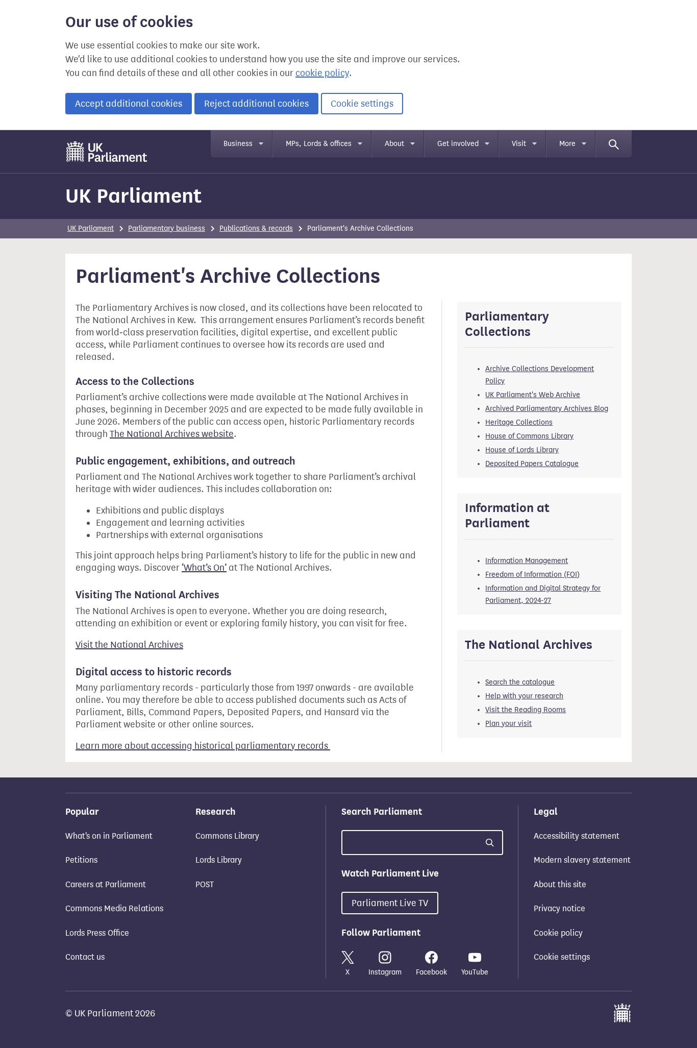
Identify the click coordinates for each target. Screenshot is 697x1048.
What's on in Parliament (109, 836)
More (567, 143)
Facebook (431, 972)
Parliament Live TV (390, 903)
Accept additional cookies (128, 103)
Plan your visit (508, 723)
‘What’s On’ (204, 567)
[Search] (614, 144)
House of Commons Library (529, 436)
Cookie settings (362, 103)
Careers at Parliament (105, 884)
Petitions (81, 860)
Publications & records (256, 228)
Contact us (85, 957)
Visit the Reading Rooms (525, 709)
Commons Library (227, 836)
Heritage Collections (519, 422)
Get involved (458, 143)
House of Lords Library (522, 450)
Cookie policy (558, 933)
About (394, 143)
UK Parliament (133, 195)
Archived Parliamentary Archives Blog (546, 408)
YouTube (474, 972)
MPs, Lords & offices (319, 143)
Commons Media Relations (114, 908)
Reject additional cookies (256, 103)
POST (204, 884)
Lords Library (218, 860)
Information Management (526, 560)
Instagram (385, 972)
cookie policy (322, 73)
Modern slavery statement (582, 860)
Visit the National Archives (129, 644)
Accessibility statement (576, 836)
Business (238, 143)
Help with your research (524, 696)
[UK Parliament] (106, 151)
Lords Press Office (97, 933)
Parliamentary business (166, 228)
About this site (560, 884)
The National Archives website (172, 434)
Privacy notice (559, 908)
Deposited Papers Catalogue (532, 463)
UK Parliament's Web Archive (532, 395)
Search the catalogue (520, 682)
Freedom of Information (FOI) (532, 574)
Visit (519, 143)
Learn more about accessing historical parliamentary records (203, 745)
